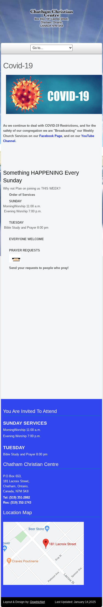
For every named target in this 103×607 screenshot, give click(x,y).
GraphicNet (37, 602)
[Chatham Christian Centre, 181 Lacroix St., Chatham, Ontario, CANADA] (51, 20)
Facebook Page (50, 136)
